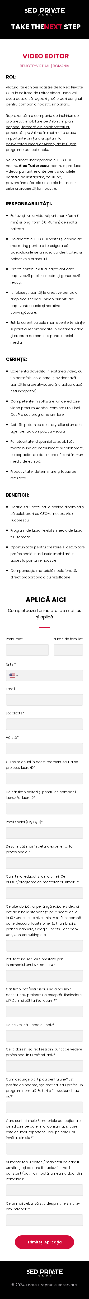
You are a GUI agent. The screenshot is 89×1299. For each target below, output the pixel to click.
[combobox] (12, 675)
